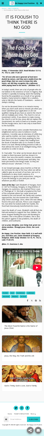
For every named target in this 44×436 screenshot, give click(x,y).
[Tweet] (32, 300)
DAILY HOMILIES (13, 8)
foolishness (20, 293)
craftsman (30, 293)
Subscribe (33, 419)
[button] (3, 3)
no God (23, 296)
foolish (5, 293)
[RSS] (40, 300)
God (12, 293)
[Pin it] (36, 300)
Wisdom (15, 296)
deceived (6, 296)
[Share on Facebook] (27, 300)
